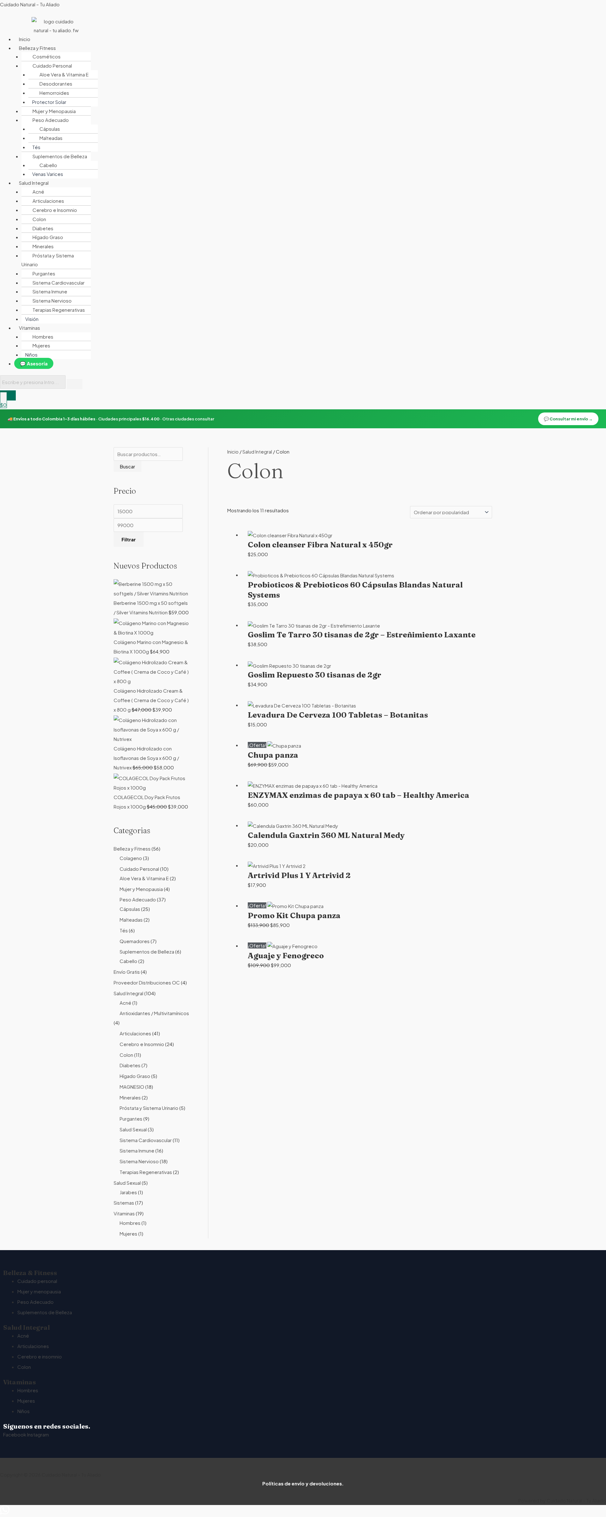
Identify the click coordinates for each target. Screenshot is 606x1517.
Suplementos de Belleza (147, 951)
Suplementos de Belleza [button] (60, 156)
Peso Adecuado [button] (51, 120)
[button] (153, 48)
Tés (36, 147)
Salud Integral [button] (34, 183)
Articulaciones (48, 201)
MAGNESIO (132, 1087)
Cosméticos (47, 56)
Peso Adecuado (138, 899)
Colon (39, 219)
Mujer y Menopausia (54, 111)
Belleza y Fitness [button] (37, 48)
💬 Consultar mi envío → (568, 418)
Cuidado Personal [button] (52, 66)
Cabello (48, 165)
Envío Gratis (127, 972)
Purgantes (44, 273)
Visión (32, 319)
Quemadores (135, 941)
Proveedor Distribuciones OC (147, 982)
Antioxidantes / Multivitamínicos (154, 1013)
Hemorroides (54, 93)
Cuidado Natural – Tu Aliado (30, 4)
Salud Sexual (133, 1129)
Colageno (131, 858)
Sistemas (124, 1203)
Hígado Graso (48, 237)
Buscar (127, 466)
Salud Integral (128, 993)
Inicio (24, 39)
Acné (38, 192)
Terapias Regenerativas (59, 310)
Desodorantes (55, 84)
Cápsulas (49, 129)
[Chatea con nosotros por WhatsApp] (4, 1512)
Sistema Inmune (50, 291)
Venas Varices (47, 174)
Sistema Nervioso (52, 301)
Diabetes (43, 228)
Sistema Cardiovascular (59, 283)
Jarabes (128, 1192)
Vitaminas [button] (29, 328)
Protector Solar (49, 102)
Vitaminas (124, 1213)
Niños (31, 355)
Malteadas (50, 138)
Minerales (43, 246)
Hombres (43, 337)
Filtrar (129, 539)
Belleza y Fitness (132, 849)
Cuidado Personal (139, 869)
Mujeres (41, 345)
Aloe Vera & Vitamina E (64, 74)
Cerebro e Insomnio (55, 210)
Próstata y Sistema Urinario (47, 259)
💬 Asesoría (34, 363)
